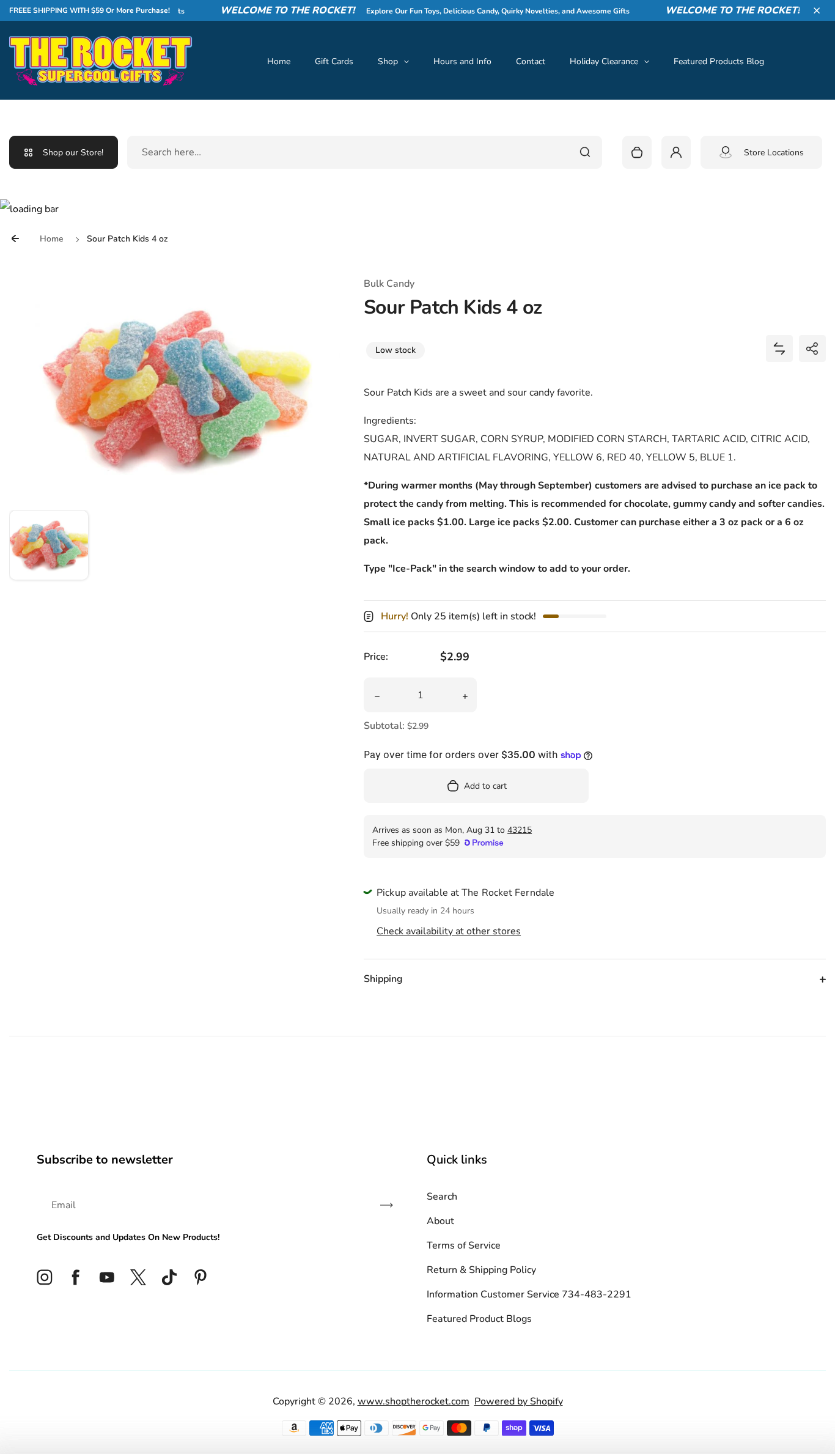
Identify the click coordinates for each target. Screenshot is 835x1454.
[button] (816, 10)
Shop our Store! (73, 152)
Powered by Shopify (518, 1401)
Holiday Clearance (604, 61)
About (440, 1221)
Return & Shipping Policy (481, 1270)
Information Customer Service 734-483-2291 (529, 1294)
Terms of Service (464, 1245)
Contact (530, 61)
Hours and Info (462, 61)
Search (442, 1196)
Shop (388, 61)
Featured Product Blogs (479, 1319)
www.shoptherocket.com (413, 1401)
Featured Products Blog (719, 61)
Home (278, 61)
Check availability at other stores (449, 931)
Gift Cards (334, 61)
